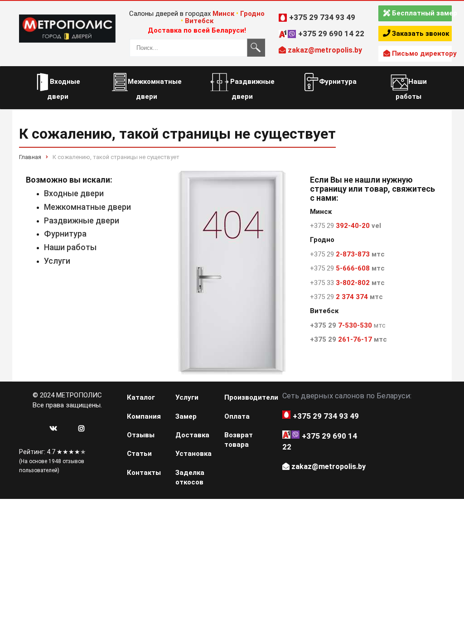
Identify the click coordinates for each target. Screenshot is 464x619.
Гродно (252, 14)
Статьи (139, 454)
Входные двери (74, 193)
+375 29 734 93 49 (322, 17)
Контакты (144, 473)
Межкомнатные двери (87, 207)
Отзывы (141, 435)
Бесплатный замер (421, 13)
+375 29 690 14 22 (331, 33)
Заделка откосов (189, 477)
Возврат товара (238, 440)
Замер (186, 416)
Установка (193, 454)
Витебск (199, 21)
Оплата (237, 416)
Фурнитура (65, 233)
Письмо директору (421, 53)
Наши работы (70, 247)
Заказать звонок (419, 33)
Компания (144, 416)
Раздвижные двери (81, 220)
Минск (223, 14)
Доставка (192, 435)
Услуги (57, 261)
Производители (243, 397)
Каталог (141, 397)
